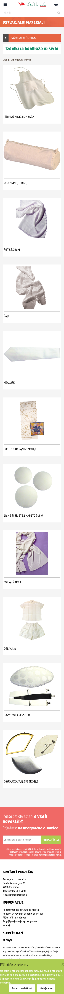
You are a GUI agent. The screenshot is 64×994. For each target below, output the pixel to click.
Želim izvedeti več (22, 988)
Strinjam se (46, 988)
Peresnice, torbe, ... (16, 183)
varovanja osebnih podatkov (30, 852)
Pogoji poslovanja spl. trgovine (20, 921)
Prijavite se (51, 840)
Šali (6, 316)
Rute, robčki (12, 249)
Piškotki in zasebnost (14, 917)
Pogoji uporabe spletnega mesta (21, 910)
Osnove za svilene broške (21, 781)
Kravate (9, 382)
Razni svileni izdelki (17, 715)
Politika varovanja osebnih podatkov (23, 914)
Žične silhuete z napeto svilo (23, 515)
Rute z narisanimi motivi (20, 449)
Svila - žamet (12, 582)
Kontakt (7, 925)
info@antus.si (20, 895)
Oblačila (10, 648)
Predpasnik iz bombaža (19, 117)
